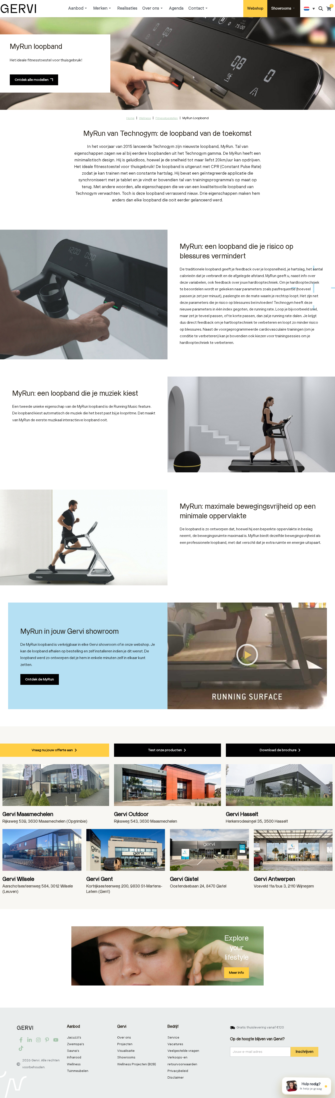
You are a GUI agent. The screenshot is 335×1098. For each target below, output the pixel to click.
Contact (196, 8)
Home (130, 118)
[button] (247, 655)
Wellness (145, 118)
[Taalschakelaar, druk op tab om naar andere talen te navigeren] (309, 8)
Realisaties (127, 8)
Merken (100, 8)
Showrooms (281, 8)
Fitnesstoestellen (166, 118)
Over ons (150, 8)
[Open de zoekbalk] (320, 8)
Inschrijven (304, 1051)
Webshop (255, 8)
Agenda (176, 8)
